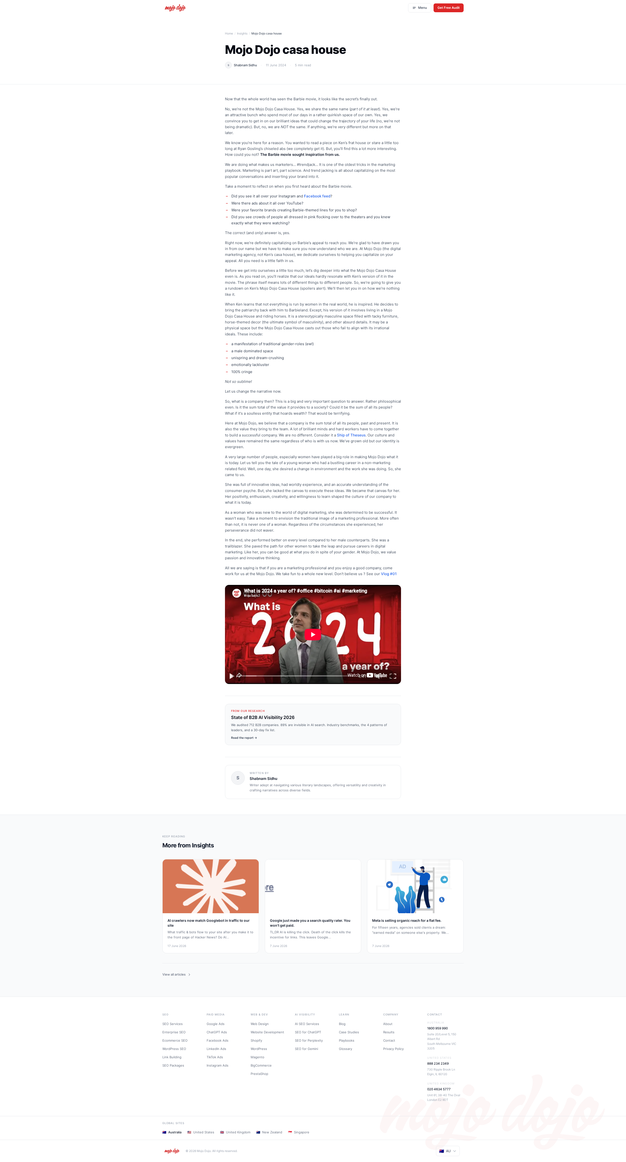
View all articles (174, 974)
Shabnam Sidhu (245, 65)
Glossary (345, 1049)
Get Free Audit (448, 8)
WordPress (259, 1049)
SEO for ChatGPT (308, 1032)
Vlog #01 (389, 573)
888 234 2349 (438, 1063)
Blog (342, 1024)
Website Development (267, 1032)
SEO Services (172, 1024)
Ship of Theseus (351, 435)
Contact (389, 1040)
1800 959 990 (437, 1028)
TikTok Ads (215, 1057)
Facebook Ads (217, 1040)
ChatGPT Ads (217, 1032)
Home (229, 33)
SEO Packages (173, 1065)
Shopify (256, 1040)
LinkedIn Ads (216, 1049)
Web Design (260, 1024)
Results (388, 1032)
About (387, 1024)
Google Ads (215, 1024)
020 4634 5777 (439, 1089)
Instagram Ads (217, 1065)
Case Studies (349, 1032)
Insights (242, 33)
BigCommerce (261, 1065)
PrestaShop (259, 1074)
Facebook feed (317, 196)
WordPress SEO (174, 1049)
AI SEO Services (307, 1024)
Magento (257, 1057)
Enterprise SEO (174, 1032)
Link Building (171, 1057)
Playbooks (346, 1040)
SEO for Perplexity (309, 1040)
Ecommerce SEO (175, 1040)
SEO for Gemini (306, 1049)
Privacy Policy (393, 1049)
